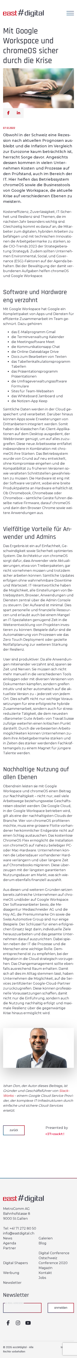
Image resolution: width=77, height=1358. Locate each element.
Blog (42, 1243)
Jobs (42, 1278)
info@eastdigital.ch (18, 1233)
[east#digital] (23, 9)
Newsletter (12, 1283)
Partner (9, 1248)
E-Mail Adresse (14, 1303)
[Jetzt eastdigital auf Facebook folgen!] (8, 1323)
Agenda (9, 1243)
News (7, 1238)
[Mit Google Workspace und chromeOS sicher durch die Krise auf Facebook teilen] (8, 113)
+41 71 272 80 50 (23, 1228)
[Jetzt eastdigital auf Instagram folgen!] (18, 1323)
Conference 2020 (53, 1263)
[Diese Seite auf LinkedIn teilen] (18, 113)
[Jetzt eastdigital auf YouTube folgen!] (28, 1323)
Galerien (46, 1238)
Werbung (11, 1273)
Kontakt (45, 1273)
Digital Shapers (15, 1263)
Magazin (45, 1268)
